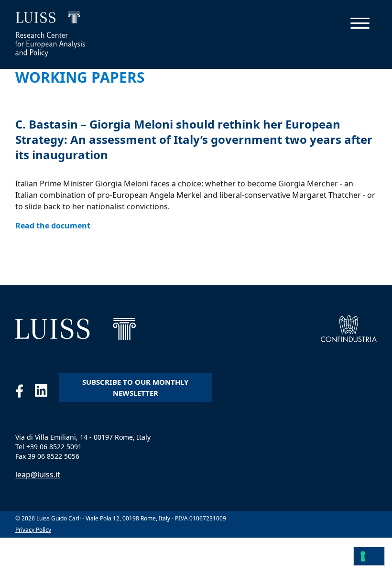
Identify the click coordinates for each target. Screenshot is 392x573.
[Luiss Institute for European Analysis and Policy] (75, 329)
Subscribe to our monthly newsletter (135, 387)
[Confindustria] (349, 328)
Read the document (52, 225)
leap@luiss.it (37, 474)
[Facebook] (25, 393)
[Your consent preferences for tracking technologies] (369, 556)
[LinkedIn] (47, 393)
